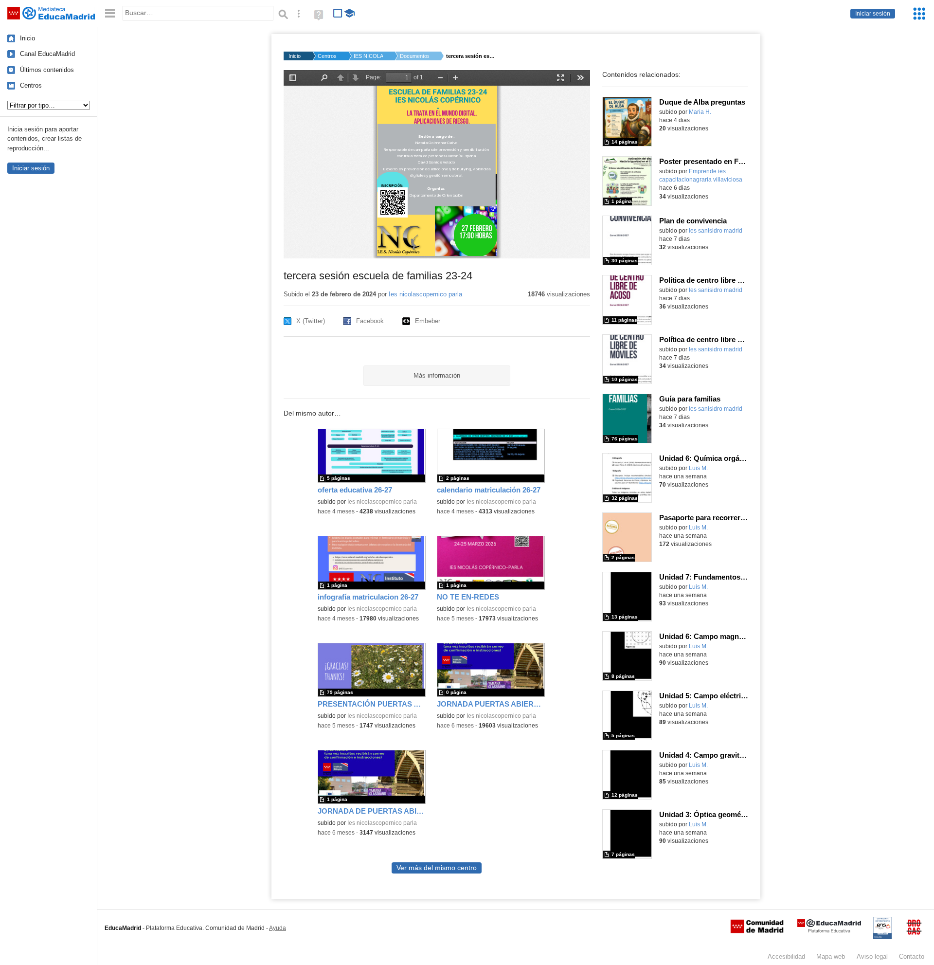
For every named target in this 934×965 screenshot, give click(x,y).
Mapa (830, 956)
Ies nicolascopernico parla (425, 294)
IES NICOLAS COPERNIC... (368, 56)
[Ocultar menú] (110, 13)
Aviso (872, 956)
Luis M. (698, 468)
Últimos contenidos (47, 69)
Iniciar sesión (872, 14)
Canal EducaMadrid (47, 53)
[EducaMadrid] (829, 931)
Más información (436, 375)
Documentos (414, 56)
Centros (31, 85)
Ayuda (277, 928)
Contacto (911, 956)
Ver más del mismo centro (436, 868)
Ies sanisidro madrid (715, 231)
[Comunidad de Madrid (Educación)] (757, 931)
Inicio (27, 38)
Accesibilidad (786, 956)
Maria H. (700, 112)
